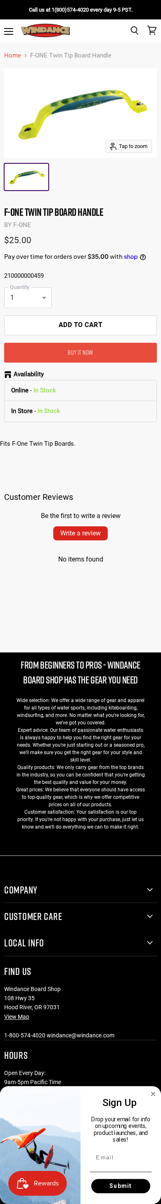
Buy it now (80, 352)
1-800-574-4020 (24, 1035)
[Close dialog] (153, 1093)
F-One (22, 225)
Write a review (80, 533)
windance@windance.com (80, 1035)
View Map (16, 1016)
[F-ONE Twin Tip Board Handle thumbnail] (26, 177)
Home (12, 55)
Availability (29, 374)
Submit (120, 1185)
